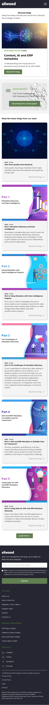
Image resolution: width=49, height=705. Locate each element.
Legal (3, 684)
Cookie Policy (6, 680)
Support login (7, 609)
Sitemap (5, 687)
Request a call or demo (11, 604)
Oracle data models (9, 641)
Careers (5, 613)
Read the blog (13, 72)
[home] (9, 4)
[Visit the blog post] (24, 141)
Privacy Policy (19, 572)
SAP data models (8, 628)
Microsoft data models (11, 637)
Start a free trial (8, 600)
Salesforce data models (11, 633)
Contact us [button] (6, 617)
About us (5, 596)
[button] (45, 4)
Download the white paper (24, 104)
